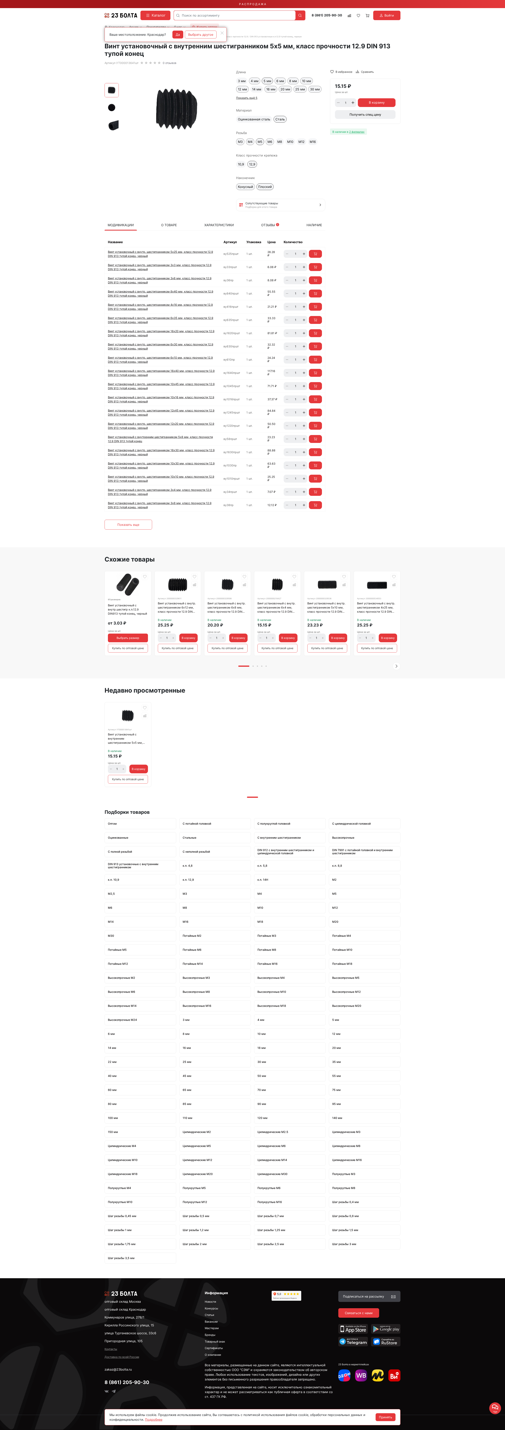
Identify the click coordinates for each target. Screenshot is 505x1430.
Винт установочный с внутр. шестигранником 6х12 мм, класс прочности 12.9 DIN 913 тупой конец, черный (177, 608)
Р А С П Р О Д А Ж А (252, 4)
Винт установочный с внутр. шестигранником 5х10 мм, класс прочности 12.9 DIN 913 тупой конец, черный (326, 608)
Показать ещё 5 (246, 97)
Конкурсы (211, 1308)
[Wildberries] (361, 1375)
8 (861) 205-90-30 (327, 15)
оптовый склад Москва (123, 1301)
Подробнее (153, 1420)
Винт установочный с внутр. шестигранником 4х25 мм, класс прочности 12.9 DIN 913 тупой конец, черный (376, 608)
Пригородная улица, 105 (124, 1341)
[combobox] (235, 15)
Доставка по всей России (122, 1357)
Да (178, 35)
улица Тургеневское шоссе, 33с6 (130, 1333)
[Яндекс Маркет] (378, 1375)
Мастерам (212, 1328)
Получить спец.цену (365, 114)
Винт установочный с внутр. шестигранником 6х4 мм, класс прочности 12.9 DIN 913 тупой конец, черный (276, 608)
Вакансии (211, 1321)
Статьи (209, 1315)
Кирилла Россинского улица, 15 (129, 1325)
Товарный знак (215, 1341)
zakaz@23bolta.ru (118, 1369)
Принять (385, 1417)
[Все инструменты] (394, 1375)
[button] (396, 666)
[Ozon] (344, 1375)
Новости (210, 1301)
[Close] (222, 33)
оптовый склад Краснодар (125, 1309)
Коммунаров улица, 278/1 (124, 1317)
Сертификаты (214, 1348)
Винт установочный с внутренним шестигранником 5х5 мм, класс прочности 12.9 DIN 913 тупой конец (125, 739)
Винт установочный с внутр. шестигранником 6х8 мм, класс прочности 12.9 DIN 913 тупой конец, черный (227, 608)
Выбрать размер (128, 638)
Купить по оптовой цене (128, 648)
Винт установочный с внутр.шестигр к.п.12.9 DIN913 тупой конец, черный (127, 609)
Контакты (111, 1349)
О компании (213, 1354)
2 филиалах (357, 131)
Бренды (210, 1334)
